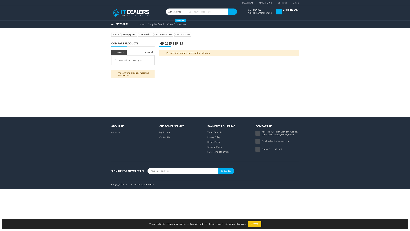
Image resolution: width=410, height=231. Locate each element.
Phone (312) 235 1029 (272, 149)
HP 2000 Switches (164, 34)
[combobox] (201, 12)
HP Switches (146, 34)
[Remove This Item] (154, 51)
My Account (247, 2)
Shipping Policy (214, 146)
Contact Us (164, 137)
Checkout (282, 2)
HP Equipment (129, 34)
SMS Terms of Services (218, 151)
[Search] (232, 12)
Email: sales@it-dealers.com (275, 141)
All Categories (119, 24)
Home (116, 34)
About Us (115, 132)
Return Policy (213, 142)
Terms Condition (215, 132)
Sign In (296, 2)
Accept (254, 224)
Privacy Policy (213, 137)
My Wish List (265, 2)
